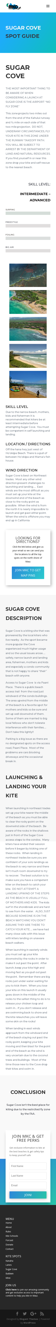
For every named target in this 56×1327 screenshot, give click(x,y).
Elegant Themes (29, 1319)
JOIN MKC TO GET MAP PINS (28, 572)
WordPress (29, 1322)
